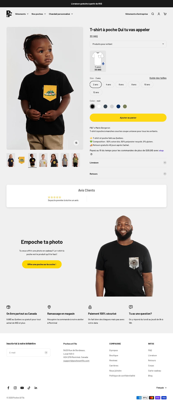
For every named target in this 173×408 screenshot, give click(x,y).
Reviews (113, 360)
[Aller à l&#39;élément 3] (32, 160)
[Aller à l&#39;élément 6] (65, 160)
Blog (150, 375)
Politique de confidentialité (122, 375)
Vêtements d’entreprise (136, 14)
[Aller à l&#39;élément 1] (10, 160)
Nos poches (37, 14)
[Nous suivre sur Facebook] (8, 388)
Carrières (113, 365)
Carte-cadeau (154, 370)
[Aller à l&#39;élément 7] (75, 160)
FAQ (150, 350)
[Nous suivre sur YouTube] (22, 388)
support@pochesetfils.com (76, 360)
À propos (113, 350)
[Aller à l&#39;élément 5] (54, 160)
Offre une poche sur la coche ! (41, 264)
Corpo (151, 365)
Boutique (113, 355)
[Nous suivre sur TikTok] (29, 388)
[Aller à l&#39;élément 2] (21, 160)
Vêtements (20, 14)
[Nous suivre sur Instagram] (15, 388)
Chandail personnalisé (59, 14)
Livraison (152, 355)
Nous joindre (115, 370)
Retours (152, 360)
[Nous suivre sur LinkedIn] (36, 388)
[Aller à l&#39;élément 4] (43, 160)
